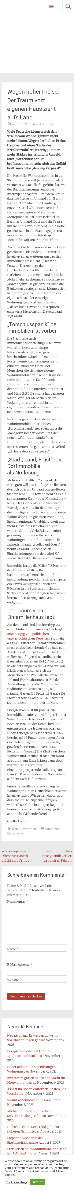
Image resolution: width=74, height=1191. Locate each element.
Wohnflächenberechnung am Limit (33, 1100)
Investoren (28, 829)
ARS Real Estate (46, 124)
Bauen (16, 829)
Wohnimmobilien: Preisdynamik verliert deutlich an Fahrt (56, 855)
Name (13, 949)
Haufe (22, 821)
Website (13, 980)
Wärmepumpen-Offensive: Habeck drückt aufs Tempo (16, 855)
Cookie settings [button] (16, 1182)
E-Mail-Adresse (19, 964)
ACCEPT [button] (37, 1182)
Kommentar (17, 901)
